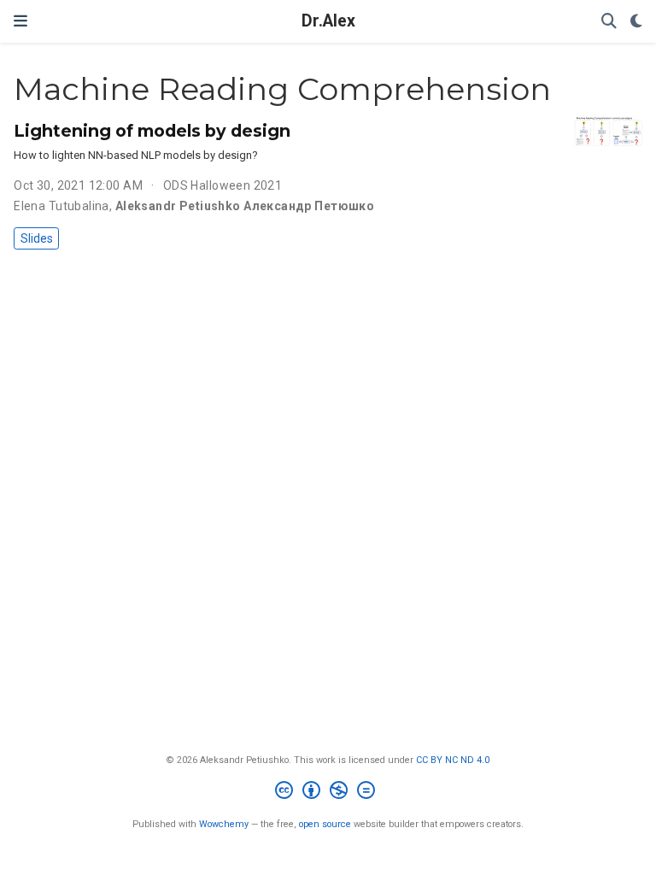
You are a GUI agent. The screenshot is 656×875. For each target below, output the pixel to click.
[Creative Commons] (328, 792)
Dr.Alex (328, 21)
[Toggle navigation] (20, 20)
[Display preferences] (636, 22)
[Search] (609, 22)
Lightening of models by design (152, 130)
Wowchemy (224, 824)
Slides (36, 238)
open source (325, 824)
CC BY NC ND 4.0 (452, 760)
